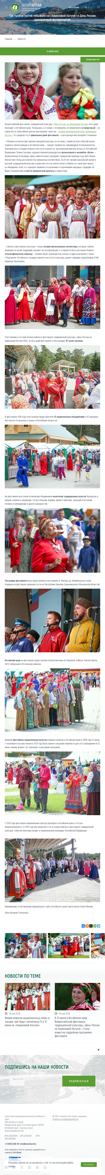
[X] (91, 926)
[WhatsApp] (94, 926)
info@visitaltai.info (28, 1143)
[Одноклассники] (87, 926)
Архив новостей (92, 59)
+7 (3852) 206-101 (12, 1143)
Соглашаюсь (89, 1165)
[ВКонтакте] (83, 926)
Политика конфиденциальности (65, 1119)
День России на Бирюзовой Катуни (70, 124)
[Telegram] (98, 926)
